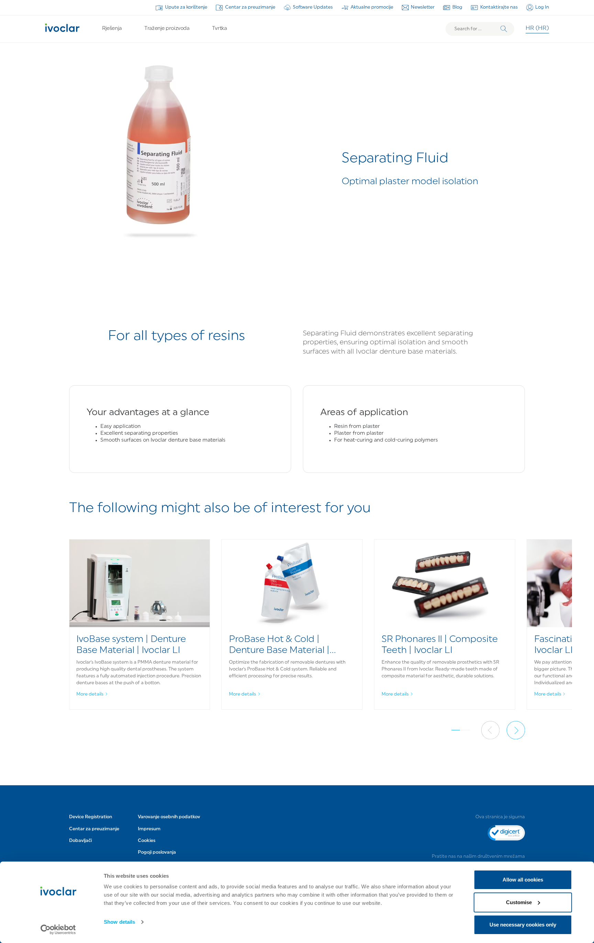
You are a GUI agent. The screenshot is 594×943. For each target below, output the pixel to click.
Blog (457, 7)
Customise (519, 902)
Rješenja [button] (111, 28)
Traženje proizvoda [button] (166, 28)
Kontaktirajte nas (499, 7)
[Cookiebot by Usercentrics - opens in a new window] (58, 929)
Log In (542, 7)
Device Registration (90, 817)
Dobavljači (80, 841)
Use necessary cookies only (523, 925)
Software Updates (313, 7)
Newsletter (422, 7)
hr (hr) (537, 28)
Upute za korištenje (186, 7)
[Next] (516, 730)
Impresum (149, 829)
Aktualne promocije (372, 7)
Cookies (146, 841)
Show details (119, 922)
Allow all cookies (523, 880)
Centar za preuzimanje (250, 7)
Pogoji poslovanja (157, 852)
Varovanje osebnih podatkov (169, 817)
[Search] (503, 29)
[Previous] (490, 730)
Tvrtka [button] (219, 28)
